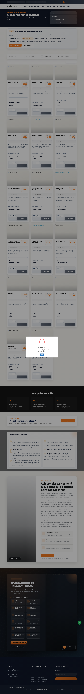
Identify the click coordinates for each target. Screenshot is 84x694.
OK (42, 354)
